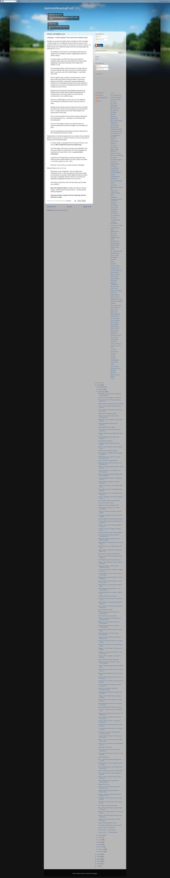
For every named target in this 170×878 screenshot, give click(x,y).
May (100, 842)
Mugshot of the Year (104, 784)
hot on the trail (62, 168)
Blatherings (113, 116)
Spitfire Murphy (114, 326)
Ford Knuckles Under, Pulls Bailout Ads (109, 500)
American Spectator (116, 97)
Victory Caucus (114, 366)
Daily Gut (113, 143)
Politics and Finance (116, 290)
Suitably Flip (113, 333)
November (102, 387)
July (100, 837)
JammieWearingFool (58, 8)
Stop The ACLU (114, 329)
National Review (115, 253)
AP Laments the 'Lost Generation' (107, 615)
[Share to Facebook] (83, 201)
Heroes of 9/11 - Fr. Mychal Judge (107, 832)
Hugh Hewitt (113, 190)
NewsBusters (114, 257)
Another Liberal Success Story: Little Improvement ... (108, 416)
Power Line (113, 293)
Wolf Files (113, 372)
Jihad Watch (113, 211)
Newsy (112, 261)
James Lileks (114, 207)
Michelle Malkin (114, 245)
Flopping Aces (114, 170)
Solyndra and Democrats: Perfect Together (110, 532)
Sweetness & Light (115, 335)
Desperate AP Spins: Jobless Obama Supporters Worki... (108, 566)
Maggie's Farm (114, 231)
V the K (112, 364)
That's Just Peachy (115, 343)
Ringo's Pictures (115, 316)
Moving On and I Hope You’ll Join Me (58, 27)
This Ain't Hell (114, 351)
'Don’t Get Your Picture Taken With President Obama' (108, 689)
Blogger (95, 873)
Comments (100, 39)
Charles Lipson (114, 125)
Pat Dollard (113, 280)
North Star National (115, 270)
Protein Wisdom (114, 295)
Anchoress (113, 101)
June (100, 839)
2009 (98, 856)
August (101, 835)
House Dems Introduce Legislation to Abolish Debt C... (108, 781)
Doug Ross (113, 161)
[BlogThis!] (80, 201)
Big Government (115, 108)
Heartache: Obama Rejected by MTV (108, 505)
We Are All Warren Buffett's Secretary (108, 659)
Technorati (113, 341)
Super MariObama (103, 757)
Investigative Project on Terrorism (116, 200)
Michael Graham (115, 243)
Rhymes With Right (115, 305)
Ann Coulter (113, 103)
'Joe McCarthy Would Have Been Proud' (109, 559)
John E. (99, 101)
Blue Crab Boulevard (116, 120)
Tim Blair (112, 355)
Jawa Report (114, 209)
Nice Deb (113, 263)
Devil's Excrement (115, 153)
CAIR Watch (113, 122)
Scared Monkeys (115, 320)
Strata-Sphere (114, 331)
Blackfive (112, 114)
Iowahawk (113, 203)
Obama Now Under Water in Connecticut (109, 397)
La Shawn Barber (115, 220)
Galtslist (112, 174)
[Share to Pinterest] (85, 201)
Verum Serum (53, 24)
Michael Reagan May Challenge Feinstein (110, 707)
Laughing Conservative (114, 222)
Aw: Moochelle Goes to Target (106, 427)
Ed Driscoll (113, 166)
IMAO (112, 195)
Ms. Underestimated (116, 251)
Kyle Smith (113, 217)
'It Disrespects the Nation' (105, 441)
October (101, 389)
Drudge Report (114, 164)
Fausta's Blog (114, 168)
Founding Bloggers (115, 172)
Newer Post (51, 207)
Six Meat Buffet (114, 324)
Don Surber (113, 157)
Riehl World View (115, 307)
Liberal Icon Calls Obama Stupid (107, 413)
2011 (98, 385)
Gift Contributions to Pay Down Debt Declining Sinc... (108, 634)
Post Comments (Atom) (61, 210)
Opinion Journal (114, 274)
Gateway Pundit (114, 176)
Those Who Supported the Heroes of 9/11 (110, 825)
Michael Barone (114, 241)
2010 (98, 854)
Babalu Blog (113, 106)
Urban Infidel (114, 362)
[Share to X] (81, 201)
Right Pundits (114, 309)
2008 (98, 859)
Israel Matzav (114, 205)
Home (69, 207)
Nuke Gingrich (114, 272)
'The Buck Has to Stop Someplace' (108, 450)
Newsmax (113, 259)
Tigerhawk (113, 353)
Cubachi (112, 139)
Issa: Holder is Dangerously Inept (107, 805)
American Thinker (115, 99)
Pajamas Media (114, 278)
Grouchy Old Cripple (116, 181)
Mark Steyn (113, 235)
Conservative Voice (115, 133)
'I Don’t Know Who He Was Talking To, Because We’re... (109, 535)
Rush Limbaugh (114, 318)
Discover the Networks (116, 155)
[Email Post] (75, 200)
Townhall (112, 358)
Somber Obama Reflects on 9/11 (107, 823)
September (102, 391)
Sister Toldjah (114, 322)
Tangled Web (114, 339)
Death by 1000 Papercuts (114, 150)
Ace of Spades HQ (115, 95)
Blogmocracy (114, 118)
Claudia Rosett (114, 127)
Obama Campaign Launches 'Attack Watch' (110, 770)
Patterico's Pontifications (114, 283)
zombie (112, 378)
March (100, 846)
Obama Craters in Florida (105, 609)
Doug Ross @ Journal (55, 14)
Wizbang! (113, 370)
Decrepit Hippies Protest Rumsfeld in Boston (110, 519)
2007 (98, 861)
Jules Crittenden (115, 215)
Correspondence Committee (115, 136)
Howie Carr (113, 185)
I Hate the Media (115, 193)
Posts (99, 36)
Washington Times (115, 368)
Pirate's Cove (114, 288)
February (101, 849)
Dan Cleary (100, 95)
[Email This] (78, 201)
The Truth (113, 349)
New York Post (114, 255)
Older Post (87, 207)
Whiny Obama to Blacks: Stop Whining (109, 553)
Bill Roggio (113, 112)
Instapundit (113, 197)
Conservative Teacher (116, 131)
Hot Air (112, 183)
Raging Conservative (116, 299)
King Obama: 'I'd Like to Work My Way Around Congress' (109, 732)
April (100, 844)
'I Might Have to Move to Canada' (107, 596)
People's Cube (114, 286)
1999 (98, 866)
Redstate (113, 303)
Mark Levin (113, 233)
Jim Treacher (114, 213)
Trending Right (114, 360)
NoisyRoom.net (114, 268)
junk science (56, 48)
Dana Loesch (114, 147)
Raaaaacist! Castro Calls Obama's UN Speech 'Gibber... (109, 539)
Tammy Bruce (114, 337)
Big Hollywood (114, 110)
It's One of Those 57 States (106, 503)
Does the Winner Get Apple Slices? (108, 460)
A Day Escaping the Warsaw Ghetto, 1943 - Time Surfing (63, 18)
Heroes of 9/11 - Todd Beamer (106, 827)
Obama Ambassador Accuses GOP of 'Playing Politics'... (108, 626)
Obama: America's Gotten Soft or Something (110, 403)
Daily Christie (114, 141)
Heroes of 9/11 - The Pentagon (107, 830)
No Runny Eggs (114, 266)
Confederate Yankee (116, 129)
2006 (98, 863)
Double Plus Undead (116, 159)
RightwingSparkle (115, 314)
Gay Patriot (113, 178)
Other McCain (114, 276)
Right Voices (113, 312)
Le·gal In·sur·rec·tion (116, 225)
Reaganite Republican (116, 301)
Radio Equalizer (114, 297)
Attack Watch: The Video (105, 747)
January (101, 851)
